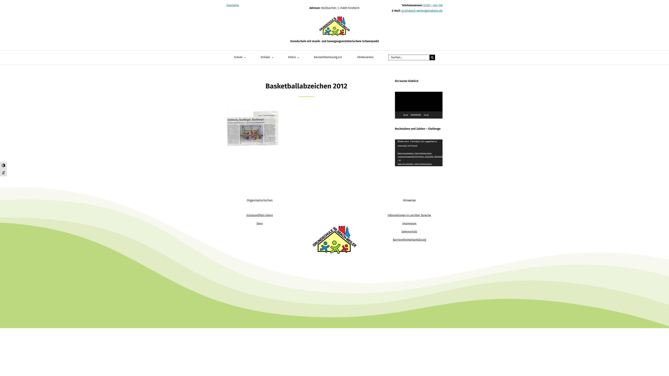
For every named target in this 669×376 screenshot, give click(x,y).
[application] (419, 105)
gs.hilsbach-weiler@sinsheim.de (422, 10)
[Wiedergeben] (399, 115)
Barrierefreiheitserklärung (409, 239)
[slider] (416, 115)
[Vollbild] (438, 115)
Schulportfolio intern (259, 215)
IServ (259, 223)
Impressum (409, 223)
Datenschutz (409, 231)
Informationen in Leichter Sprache (409, 215)
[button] (419, 105)
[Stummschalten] (432, 115)
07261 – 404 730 (433, 5)
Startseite (232, 5)
